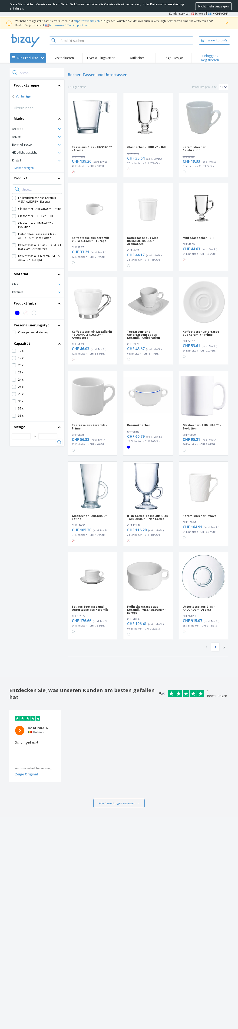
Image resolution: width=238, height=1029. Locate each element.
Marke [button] (19, 118)
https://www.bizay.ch (87, 21)
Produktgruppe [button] (26, 85)
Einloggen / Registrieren (210, 58)
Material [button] (21, 274)
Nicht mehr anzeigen (213, 6)
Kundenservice (178, 14)
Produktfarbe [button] (25, 303)
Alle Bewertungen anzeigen (117, 803)
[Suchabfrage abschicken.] (15, 72)
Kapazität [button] (22, 343)
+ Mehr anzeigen (23, 168)
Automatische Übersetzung (33, 768)
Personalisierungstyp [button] (32, 325)
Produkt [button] (20, 178)
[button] (37, 128)
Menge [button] (19, 427)
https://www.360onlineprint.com (69, 25)
